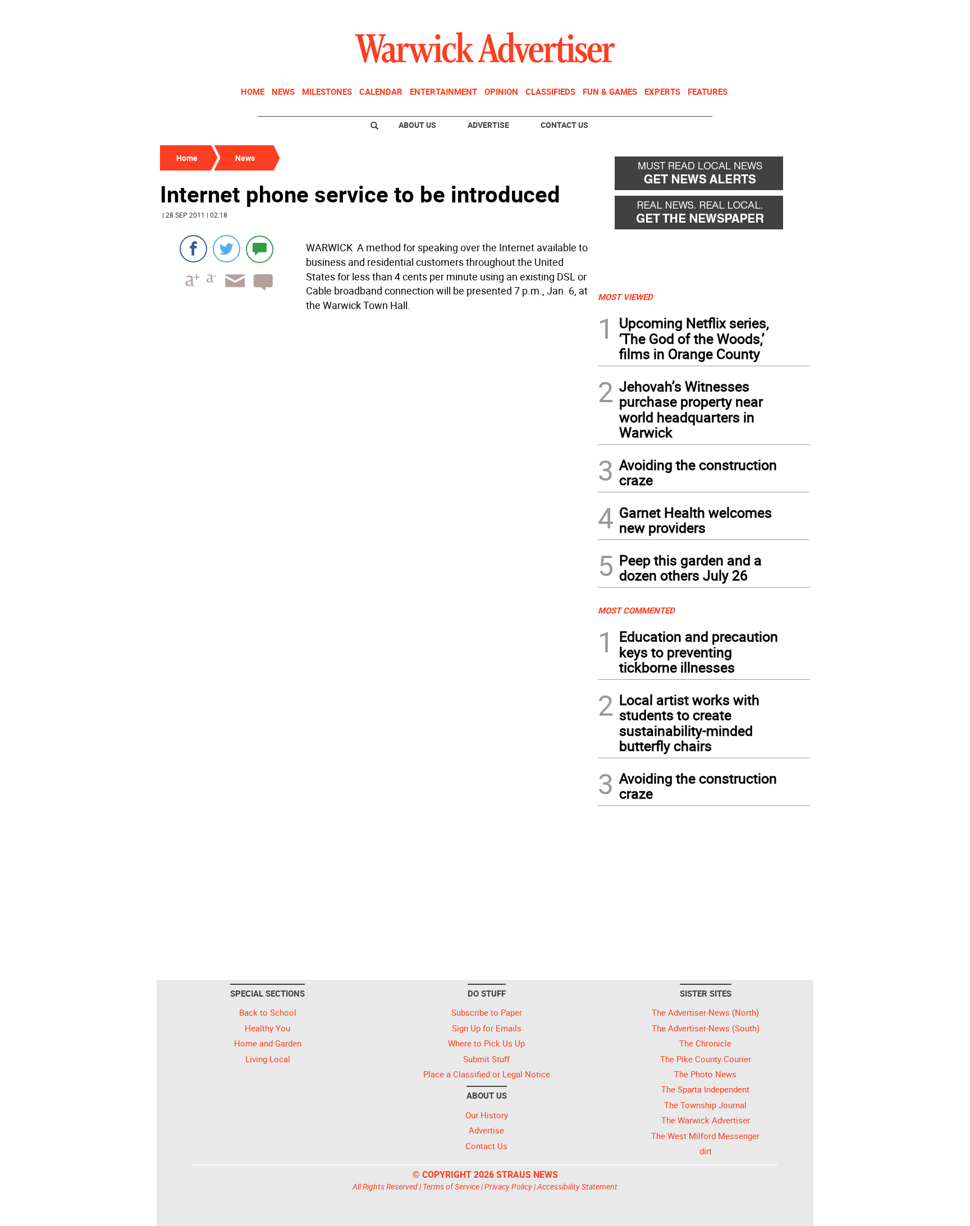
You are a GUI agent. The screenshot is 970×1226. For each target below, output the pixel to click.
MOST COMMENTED (636, 610)
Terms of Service (451, 1186)
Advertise (488, 124)
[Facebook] (193, 248)
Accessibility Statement (577, 1186)
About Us (417, 124)
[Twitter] (226, 248)
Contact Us (564, 124)
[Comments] (259, 248)
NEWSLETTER (719, 12)
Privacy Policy (508, 1186)
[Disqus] (375, 459)
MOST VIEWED (625, 296)
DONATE (782, 12)
